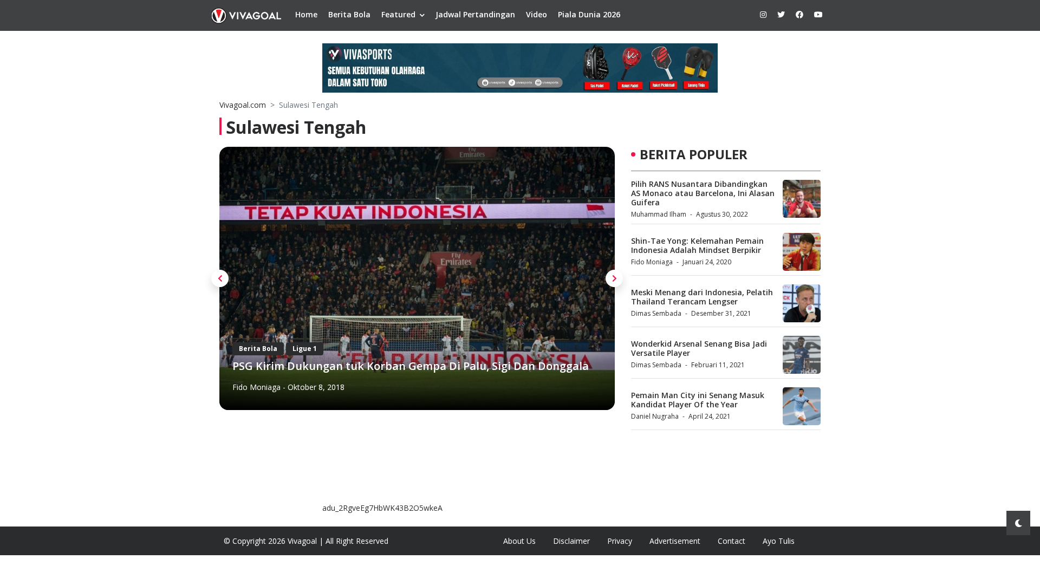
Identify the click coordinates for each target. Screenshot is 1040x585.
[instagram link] (763, 14)
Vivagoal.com (242, 105)
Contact (731, 541)
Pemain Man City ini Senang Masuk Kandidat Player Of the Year (697, 400)
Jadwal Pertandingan (475, 14)
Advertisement (674, 541)
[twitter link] (781, 14)
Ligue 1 (304, 348)
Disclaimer (571, 541)
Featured (398, 14)
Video (536, 14)
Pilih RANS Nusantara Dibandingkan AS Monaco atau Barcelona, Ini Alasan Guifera (703, 193)
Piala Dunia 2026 (589, 14)
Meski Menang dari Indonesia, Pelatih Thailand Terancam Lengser (702, 297)
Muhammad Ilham (658, 214)
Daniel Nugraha (655, 416)
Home (306, 14)
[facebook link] (799, 14)
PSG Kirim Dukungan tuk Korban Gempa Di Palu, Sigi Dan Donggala (410, 366)
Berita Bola (349, 14)
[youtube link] (818, 14)
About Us (519, 541)
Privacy (619, 541)
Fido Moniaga (256, 387)
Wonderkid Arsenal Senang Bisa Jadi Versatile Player (699, 348)
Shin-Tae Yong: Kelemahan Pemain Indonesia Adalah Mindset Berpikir (697, 245)
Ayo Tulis (779, 541)
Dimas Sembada (656, 313)
